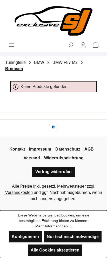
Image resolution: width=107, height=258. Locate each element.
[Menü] (11, 45)
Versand (32, 158)
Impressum (40, 149)
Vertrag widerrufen (53, 171)
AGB (89, 149)
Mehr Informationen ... (53, 226)
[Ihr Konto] (83, 45)
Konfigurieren (25, 236)
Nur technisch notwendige (73, 236)
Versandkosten (19, 192)
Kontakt (17, 149)
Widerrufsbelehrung (64, 158)
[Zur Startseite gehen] (53, 21)
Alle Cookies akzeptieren (55, 250)
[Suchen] (70, 45)
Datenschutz (67, 149)
